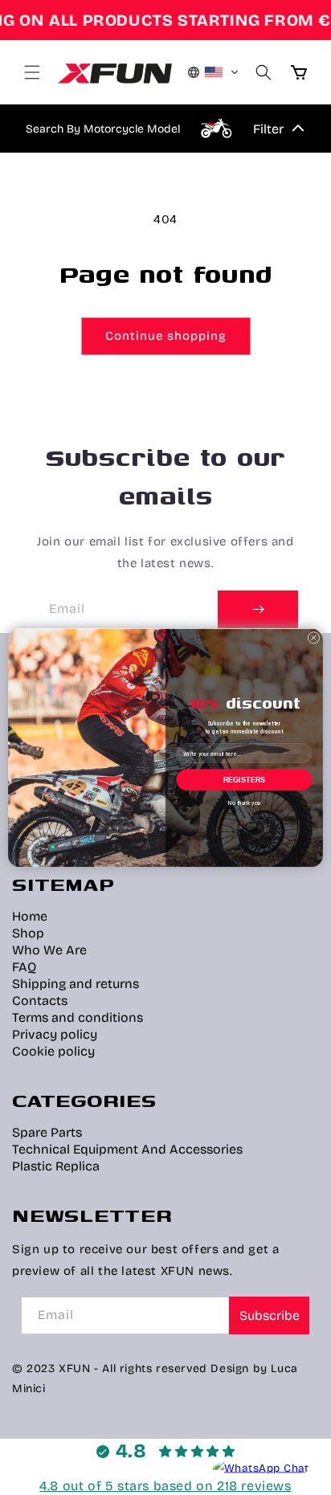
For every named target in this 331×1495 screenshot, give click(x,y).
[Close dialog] (314, 637)
